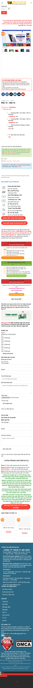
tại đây (19, 166)
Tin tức (4, 618)
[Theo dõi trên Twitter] (15, 94)
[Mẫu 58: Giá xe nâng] (8, 521)
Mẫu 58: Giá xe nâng (8, 527)
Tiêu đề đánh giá (6, 376)
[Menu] (2, 3)
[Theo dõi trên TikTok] (11, 94)
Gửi (4, 12)
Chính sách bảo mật (8, 592)
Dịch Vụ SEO (6, 615)
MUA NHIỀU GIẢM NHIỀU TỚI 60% (16, 262)
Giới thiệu (5, 604)
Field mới (4, 6)
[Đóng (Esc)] (1, 678)
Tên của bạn (5, 363)
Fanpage (28, 151)
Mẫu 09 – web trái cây (24, 529)
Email (3, 369)
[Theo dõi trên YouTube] (23, 94)
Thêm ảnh (4, 395)
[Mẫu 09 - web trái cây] (24, 521)
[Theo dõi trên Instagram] (7, 94)
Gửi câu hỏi (7, 449)
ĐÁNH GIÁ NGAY (8, 353)
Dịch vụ (4, 612)
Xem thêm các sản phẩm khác (16, 276)
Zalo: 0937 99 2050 (10, 152)
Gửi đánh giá (7, 403)
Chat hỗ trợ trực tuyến (16, 294)
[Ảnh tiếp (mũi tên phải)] (6, 685)
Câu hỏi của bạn (6, 435)
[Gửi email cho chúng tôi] (19, 94)
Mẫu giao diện (6, 607)
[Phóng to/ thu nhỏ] (6, 678)
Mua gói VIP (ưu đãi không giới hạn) (12, 257)
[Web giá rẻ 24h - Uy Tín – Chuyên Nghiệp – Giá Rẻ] (16, 3)
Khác (12, 100)
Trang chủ (5, 100)
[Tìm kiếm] (31, 2)
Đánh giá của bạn (6, 359)
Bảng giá (4, 609)
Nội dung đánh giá (7, 382)
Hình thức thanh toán (8, 594)
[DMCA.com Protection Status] (6, 635)
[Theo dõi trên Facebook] (3, 94)
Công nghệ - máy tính (11, 161)
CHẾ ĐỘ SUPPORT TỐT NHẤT (16, 280)
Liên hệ (4, 620)
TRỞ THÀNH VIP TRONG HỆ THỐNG (16, 243)
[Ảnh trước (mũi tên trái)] (1, 685)
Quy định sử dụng (7, 589)
